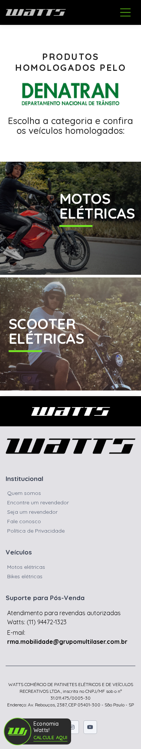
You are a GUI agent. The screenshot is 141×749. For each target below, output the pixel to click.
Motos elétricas (26, 567)
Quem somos (24, 493)
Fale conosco (24, 521)
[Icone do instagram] (72, 727)
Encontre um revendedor (38, 502)
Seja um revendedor (32, 512)
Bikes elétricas (24, 576)
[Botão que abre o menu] (125, 12)
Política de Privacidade (36, 530)
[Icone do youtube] (90, 727)
